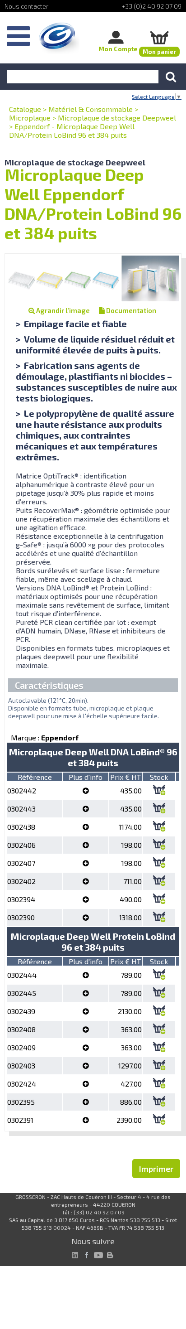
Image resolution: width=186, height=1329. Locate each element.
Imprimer (156, 1169)
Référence (35, 777)
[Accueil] (59, 38)
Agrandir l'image (62, 310)
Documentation (130, 310)
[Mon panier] (159, 37)
